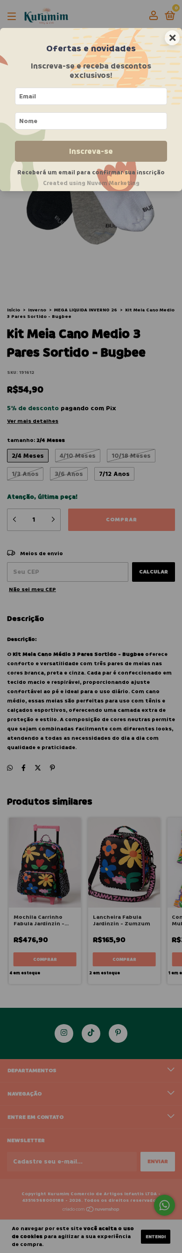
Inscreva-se (91, 151)
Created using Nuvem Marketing (91, 183)
